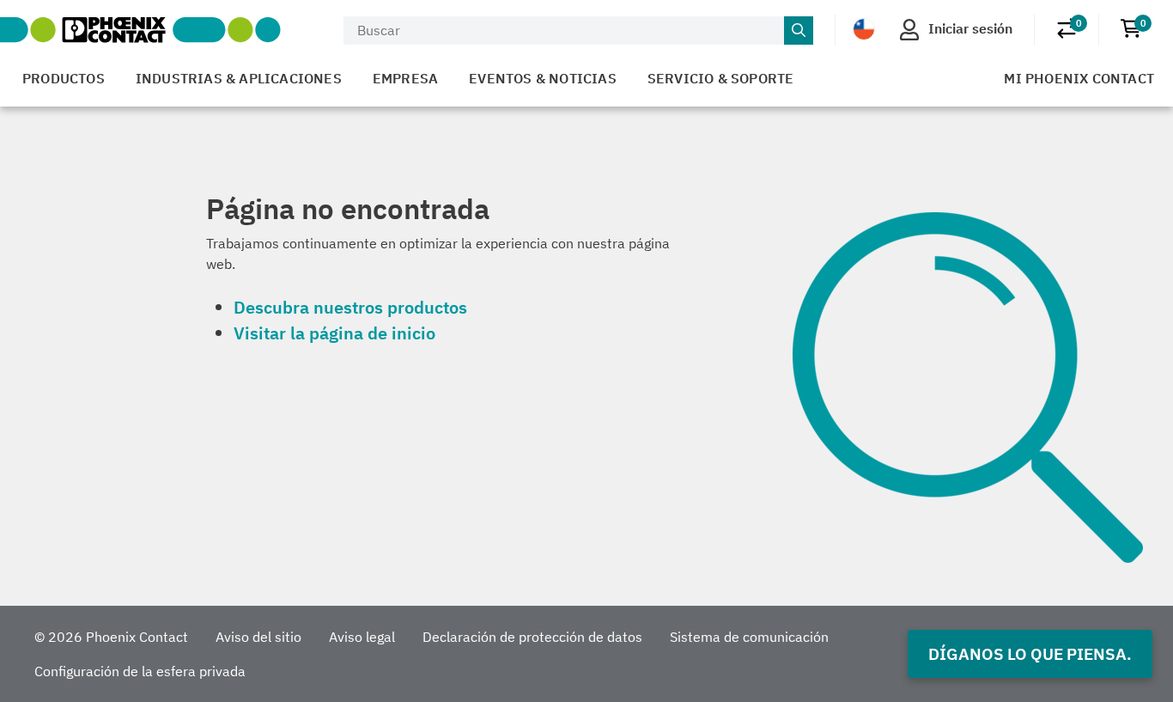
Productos (63, 78)
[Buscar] (798, 31)
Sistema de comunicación (749, 636)
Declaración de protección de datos (532, 636)
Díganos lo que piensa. (1030, 653)
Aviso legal (362, 636)
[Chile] (864, 29)
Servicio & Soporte (720, 78)
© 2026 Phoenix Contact (111, 636)
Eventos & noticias (543, 78)
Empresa (405, 78)
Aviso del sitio (258, 636)
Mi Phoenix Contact (1079, 78)
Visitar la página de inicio (334, 333)
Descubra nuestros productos (350, 307)
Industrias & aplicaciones (239, 78)
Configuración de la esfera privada (140, 671)
